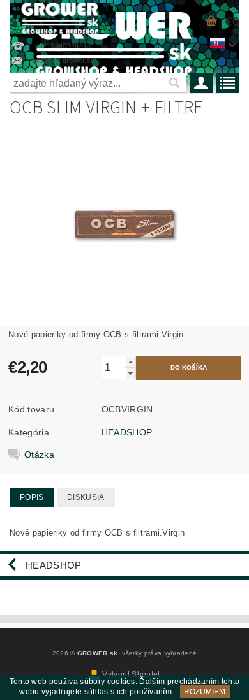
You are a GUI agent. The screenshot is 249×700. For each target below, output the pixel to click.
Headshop (54, 565)
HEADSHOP (127, 432)
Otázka (39, 454)
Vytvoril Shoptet (131, 674)
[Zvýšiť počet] (130, 362)
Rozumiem (204, 691)
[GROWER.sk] (62, 16)
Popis (32, 497)
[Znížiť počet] (130, 373)
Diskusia (86, 497)
